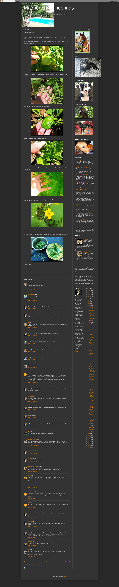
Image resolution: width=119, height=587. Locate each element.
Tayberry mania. (91, 337)
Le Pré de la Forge (32, 372)
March (90, 427)
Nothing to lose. (91, 393)
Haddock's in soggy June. (91, 381)
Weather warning (80, 219)
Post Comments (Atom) (35, 564)
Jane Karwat (30, 491)
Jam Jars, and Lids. (92, 360)
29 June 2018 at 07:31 (32, 359)
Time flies (78, 226)
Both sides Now (86, 239)
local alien (30, 356)
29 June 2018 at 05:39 (32, 318)
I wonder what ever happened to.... (92, 388)
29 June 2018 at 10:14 (32, 453)
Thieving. (91, 366)
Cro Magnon (30, 305)
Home (47, 561)
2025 (89, 292)
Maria (29, 322)
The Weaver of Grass (32, 348)
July (90, 320)
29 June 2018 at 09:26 (32, 417)
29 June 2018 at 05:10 (32, 300)
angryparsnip (31, 294)
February (91, 429)
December (91, 307)
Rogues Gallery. (91, 357)
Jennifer (29, 282)
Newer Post (26, 561)
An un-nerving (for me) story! (82, 211)
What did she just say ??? (81, 174)
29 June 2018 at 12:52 (32, 487)
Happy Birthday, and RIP (81, 182)
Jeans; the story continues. (82, 189)
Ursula (29, 475)
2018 (89, 305)
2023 (89, 296)
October (91, 313)
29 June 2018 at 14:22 (32, 507)
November (91, 310)
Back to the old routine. (92, 354)
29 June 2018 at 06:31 (32, 335)
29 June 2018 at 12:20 (32, 471)
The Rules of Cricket (91, 377)
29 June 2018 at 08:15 (32, 382)
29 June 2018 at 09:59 (32, 445)
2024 (89, 294)
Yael (28, 431)
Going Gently (79, 238)
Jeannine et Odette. (91, 324)
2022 (89, 298)
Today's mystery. (91, 351)
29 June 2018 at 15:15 (32, 517)
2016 (89, 435)
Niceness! (91, 348)
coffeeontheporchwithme (33, 466)
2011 (89, 445)
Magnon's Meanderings (49, 8)
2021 (89, 300)
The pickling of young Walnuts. (92, 402)
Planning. (78, 204)
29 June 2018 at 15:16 (32, 526)
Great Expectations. (92, 328)
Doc (28, 549)
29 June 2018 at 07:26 (32, 351)
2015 (89, 437)
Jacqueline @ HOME (32, 439)
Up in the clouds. (91, 413)
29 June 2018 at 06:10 (32, 327)
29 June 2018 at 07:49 (32, 367)
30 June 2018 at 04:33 (32, 545)
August (90, 318)
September (91, 315)
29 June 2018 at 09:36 (32, 435)
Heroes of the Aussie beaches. (92, 406)
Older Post (67, 561)
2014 (89, 439)
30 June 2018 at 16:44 (32, 556)
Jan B (29, 502)
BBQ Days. (91, 409)
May (90, 423)
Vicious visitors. (91, 334)
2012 (89, 443)
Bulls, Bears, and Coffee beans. (92, 371)
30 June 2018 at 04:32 (32, 537)
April (90, 425)
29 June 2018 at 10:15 (32, 461)
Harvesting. (91, 368)
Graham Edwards (32, 340)
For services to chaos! (92, 384)
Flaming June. (92, 411)
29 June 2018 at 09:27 (32, 427)
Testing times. (92, 374)
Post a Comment (29, 559)
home (78, 250)
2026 (89, 290)
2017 (89, 433)
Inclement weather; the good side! (91, 419)
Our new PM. (79, 197)
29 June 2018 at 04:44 (32, 289)
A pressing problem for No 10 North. (84, 160)
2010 (89, 447)
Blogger (65, 576)
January (91, 431)
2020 (89, 301)
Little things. (91, 416)
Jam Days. (91, 362)
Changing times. (91, 340)
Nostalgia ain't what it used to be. (83, 167)
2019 (89, 303)
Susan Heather (31, 364)
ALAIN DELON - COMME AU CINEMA (91, 345)
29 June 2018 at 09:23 (32, 392)
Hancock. (91, 331)
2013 (89, 441)
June (90, 322)
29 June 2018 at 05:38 (32, 308)
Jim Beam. (91, 364)
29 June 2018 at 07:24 (32, 343)
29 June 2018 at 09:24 (32, 401)
